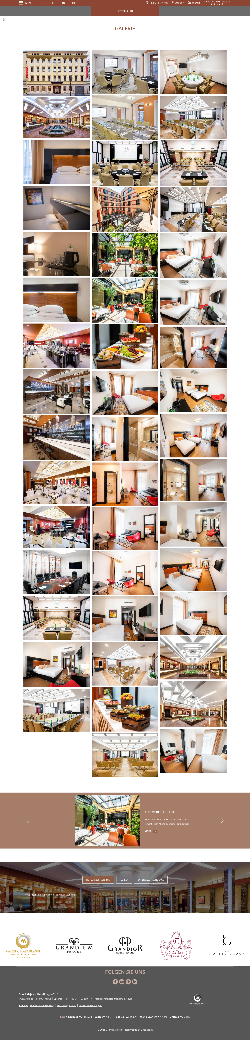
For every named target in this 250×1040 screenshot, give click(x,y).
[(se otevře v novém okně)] (23, 945)
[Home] (216, 3)
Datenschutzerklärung (42, 1005)
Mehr (151, 831)
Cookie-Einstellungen (90, 1005)
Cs (44, 2)
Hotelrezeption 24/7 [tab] (98, 879)
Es (92, 2)
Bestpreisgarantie (66, 1005)
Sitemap (23, 1005)
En (53, 2)
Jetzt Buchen (125, 11)
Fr (73, 2)
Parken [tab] (124, 879)
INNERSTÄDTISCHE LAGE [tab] (151, 879)
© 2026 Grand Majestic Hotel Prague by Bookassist (125, 1029)
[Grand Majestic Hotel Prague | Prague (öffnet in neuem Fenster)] (56, 117)
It (83, 2)
